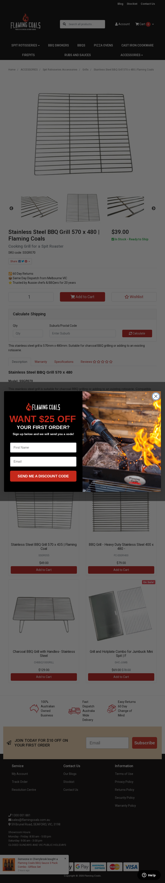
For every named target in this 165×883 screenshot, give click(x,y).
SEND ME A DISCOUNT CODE (43, 476)
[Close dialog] (155, 396)
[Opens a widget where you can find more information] (149, 875)
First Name (18, 439)
